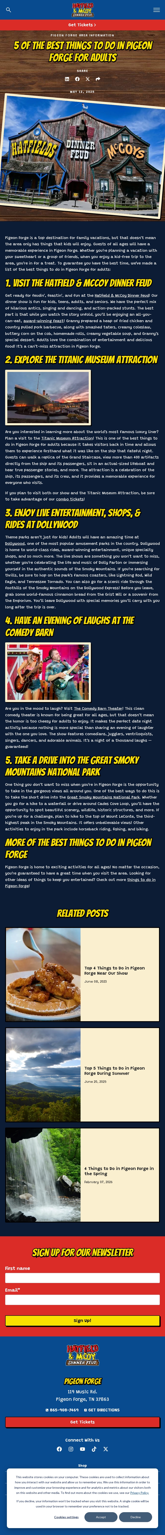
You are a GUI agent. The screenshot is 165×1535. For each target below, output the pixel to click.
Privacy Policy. (139, 1493)
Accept (101, 1517)
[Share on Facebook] (77, 79)
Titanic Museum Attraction (67, 439)
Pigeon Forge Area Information (82, 35)
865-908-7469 (64, 1410)
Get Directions (104, 1410)
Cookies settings (66, 1517)
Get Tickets (82, 1422)
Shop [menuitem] (82, 1466)
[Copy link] (98, 79)
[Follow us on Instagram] (71, 1449)
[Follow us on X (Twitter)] (106, 1449)
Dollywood (14, 544)
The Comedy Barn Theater (98, 709)
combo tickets (70, 500)
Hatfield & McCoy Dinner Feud (122, 296)
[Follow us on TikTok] (94, 1449)
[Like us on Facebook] (59, 1449)
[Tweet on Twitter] (88, 79)
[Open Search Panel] (8, 10)
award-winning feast (43, 321)
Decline (136, 1517)
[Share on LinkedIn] (67, 79)
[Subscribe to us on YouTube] (82, 1449)
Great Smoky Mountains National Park (103, 798)
